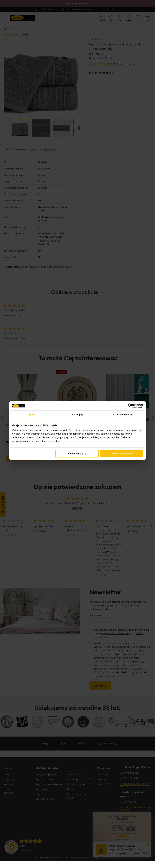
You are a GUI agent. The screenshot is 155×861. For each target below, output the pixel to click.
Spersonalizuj (75, 453)
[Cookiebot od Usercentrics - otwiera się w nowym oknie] (130, 405)
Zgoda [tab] (32, 414)
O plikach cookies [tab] (122, 414)
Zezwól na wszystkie (121, 453)
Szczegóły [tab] (77, 414)
